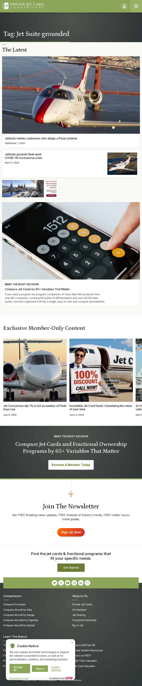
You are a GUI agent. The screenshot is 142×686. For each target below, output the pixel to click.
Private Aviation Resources (87, 650)
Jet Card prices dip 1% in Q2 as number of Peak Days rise (34, 407)
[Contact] (87, 583)
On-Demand (79, 609)
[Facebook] (61, 583)
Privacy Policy (29, 680)
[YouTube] (67, 583)
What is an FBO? (81, 655)
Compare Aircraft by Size (17, 609)
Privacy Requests (48, 680)
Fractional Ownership (84, 620)
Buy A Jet (77, 625)
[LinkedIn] (81, 583)
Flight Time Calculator (84, 660)
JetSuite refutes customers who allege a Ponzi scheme (41, 138)
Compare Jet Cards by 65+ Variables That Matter (37, 289)
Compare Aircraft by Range (18, 614)
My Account (124, 6)
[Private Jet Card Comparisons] (60, 6)
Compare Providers (14, 604)
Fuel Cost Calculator (83, 666)
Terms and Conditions (70, 680)
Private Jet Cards (82, 604)
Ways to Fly (80, 596)
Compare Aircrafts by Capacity (20, 620)
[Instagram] (74, 583)
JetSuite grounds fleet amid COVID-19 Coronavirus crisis (23, 156)
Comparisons (12, 596)
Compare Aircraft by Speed (19, 625)
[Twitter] (54, 583)
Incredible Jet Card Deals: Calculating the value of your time (100, 407)
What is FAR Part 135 (83, 645)
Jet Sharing (78, 614)
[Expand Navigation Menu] (136, 6)
